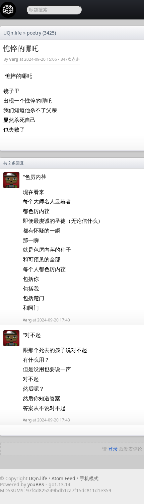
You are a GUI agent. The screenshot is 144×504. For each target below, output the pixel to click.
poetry (34, 33)
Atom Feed (63, 478)
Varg (13, 59)
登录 (113, 449)
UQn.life (12, 33)
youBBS (36, 484)
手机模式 (89, 478)
